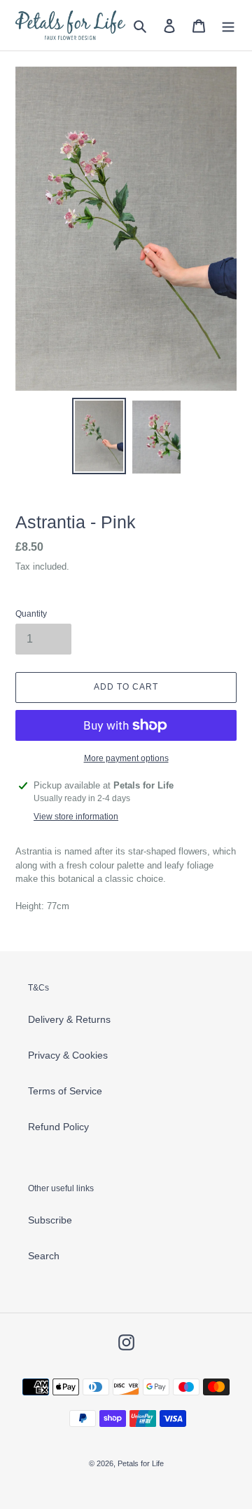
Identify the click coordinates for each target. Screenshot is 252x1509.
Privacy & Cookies (68, 1055)
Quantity (31, 614)
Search (43, 1255)
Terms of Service (65, 1090)
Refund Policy (58, 1126)
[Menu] (228, 25)
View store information (76, 816)
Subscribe (50, 1220)
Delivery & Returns (69, 1019)
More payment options (126, 758)
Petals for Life (141, 1463)
